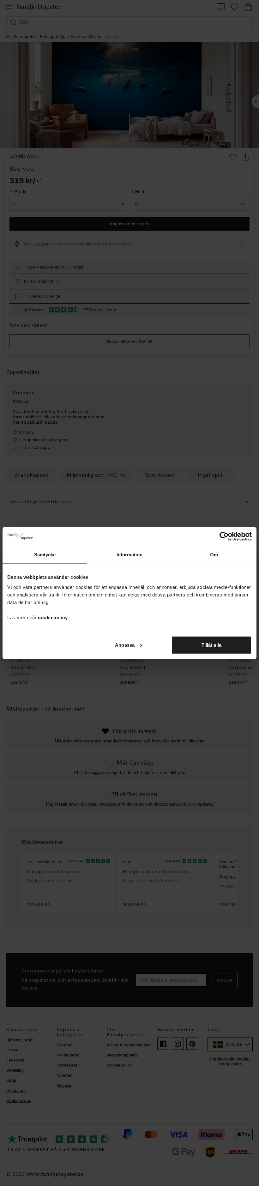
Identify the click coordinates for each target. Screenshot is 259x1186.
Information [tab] (129, 554)
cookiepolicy (53, 617)
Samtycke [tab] (45, 554)
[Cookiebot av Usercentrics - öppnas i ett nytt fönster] (224, 536)
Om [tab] (214, 554)
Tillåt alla (211, 644)
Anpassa (125, 644)
